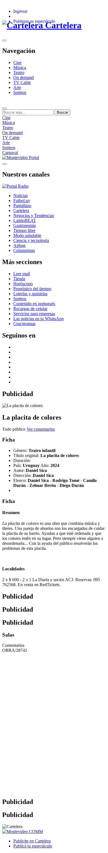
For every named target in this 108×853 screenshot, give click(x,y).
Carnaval (10, 152)
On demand (23, 77)
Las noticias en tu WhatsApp (38, 318)
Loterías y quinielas (30, 293)
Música (19, 67)
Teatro (18, 72)
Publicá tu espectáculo (32, 846)
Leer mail (21, 273)
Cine (17, 62)
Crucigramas (24, 323)
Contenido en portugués (34, 303)
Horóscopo (23, 283)
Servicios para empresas (34, 313)
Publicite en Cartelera (32, 841)
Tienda (19, 278)
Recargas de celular (30, 308)
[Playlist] (15, 186)
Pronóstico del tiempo (32, 288)
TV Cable (22, 82)
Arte (17, 87)
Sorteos (19, 92)
